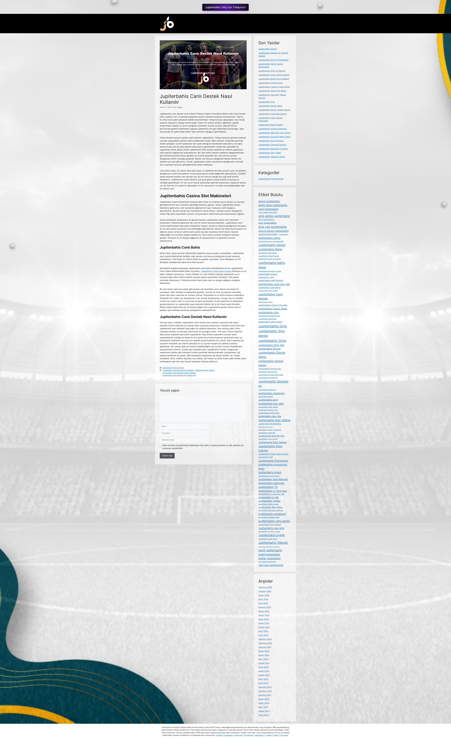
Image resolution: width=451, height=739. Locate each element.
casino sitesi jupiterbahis (267, 212)
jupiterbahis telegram (271, 483)
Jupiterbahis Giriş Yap (271, 345)
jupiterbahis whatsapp (272, 513)
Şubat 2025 (263, 615)
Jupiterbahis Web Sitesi (270, 507)
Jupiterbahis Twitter (269, 500)
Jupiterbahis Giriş (266, 102)
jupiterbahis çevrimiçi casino (269, 531)
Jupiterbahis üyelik (271, 535)
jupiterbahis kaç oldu (271, 403)
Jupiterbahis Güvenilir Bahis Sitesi (274, 137)
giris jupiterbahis (267, 222)
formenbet (248, 735)
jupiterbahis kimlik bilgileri (268, 407)
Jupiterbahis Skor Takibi (269, 153)
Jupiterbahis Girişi (272, 341)
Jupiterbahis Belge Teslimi (270, 125)
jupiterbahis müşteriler (266, 433)
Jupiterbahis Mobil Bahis (269, 424)
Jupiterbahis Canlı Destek (270, 296)
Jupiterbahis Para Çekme (270, 448)
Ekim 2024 (263, 631)
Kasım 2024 (264, 627)
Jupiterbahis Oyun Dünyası (271, 141)
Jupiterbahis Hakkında (267, 390)
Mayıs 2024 (263, 651)
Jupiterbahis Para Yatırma (204, 370)
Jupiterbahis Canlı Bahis (269, 287)
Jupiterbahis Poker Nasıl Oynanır (216, 271)
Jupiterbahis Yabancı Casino (271, 157)
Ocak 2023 (263, 715)
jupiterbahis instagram (271, 393)
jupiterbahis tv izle (268, 497)
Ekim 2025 (263, 599)
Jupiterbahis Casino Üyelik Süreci (274, 87)
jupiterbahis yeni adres (274, 521)
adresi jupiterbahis (269, 201)
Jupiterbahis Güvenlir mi (273, 384)
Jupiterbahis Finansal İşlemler (272, 145)
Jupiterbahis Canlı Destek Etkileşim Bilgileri (179, 373)
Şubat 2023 (264, 711)
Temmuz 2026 (265, 587)
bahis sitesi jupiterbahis (272, 205)
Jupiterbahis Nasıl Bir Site (271, 436)
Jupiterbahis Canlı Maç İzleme (272, 114)
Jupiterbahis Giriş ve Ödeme (271, 71)
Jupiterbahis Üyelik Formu (270, 83)
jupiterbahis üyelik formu (267, 539)
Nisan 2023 (263, 703)
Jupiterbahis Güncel (269, 348)
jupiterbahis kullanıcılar (268, 413)
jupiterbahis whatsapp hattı (268, 517)
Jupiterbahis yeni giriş (271, 528)
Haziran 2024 (264, 647)
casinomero (259, 735)
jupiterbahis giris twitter (270, 322)
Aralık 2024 (263, 623)
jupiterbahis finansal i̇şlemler (269, 316)
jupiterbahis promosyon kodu (272, 466)
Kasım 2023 (264, 675)
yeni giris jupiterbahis (270, 565)
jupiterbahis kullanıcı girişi (268, 410)
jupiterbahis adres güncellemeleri (271, 241)
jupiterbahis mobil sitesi (265, 427)
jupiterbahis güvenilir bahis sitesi (270, 375)
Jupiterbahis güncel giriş (269, 369)
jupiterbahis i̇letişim (265, 397)
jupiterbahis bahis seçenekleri (269, 259)
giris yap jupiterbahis (272, 226)
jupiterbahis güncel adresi (270, 363)
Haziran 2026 (264, 591)
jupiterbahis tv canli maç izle (271, 494)
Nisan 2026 (263, 595)
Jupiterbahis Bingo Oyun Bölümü (273, 79)
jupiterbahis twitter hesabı (268, 504)
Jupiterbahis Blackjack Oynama (273, 149)
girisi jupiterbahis (266, 219)
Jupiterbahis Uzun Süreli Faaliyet (273, 75)
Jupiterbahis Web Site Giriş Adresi (274, 133)
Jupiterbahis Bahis (270, 249)
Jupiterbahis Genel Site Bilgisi (272, 91)
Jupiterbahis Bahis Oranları (268, 256)
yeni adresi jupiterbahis (267, 562)
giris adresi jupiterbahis (274, 216)
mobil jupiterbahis (269, 554)
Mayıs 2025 (263, 611)
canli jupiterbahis (268, 209)
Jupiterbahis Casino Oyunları (272, 305)
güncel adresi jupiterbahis (273, 230)
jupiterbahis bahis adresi (267, 253)
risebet (269, 735)
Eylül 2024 (263, 635)
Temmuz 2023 (265, 691)
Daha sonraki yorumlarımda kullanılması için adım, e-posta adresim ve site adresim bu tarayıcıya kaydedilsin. (203, 447)
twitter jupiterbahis (269, 558)
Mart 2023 (263, 707)
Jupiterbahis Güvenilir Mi (267, 378)
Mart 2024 (263, 659)
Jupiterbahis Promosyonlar (173, 368)
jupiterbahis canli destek (270, 280)
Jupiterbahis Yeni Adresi (269, 524)
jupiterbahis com (268, 312)
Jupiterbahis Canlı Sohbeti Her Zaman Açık (179, 375)
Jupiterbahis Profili (265, 457)
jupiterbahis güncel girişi (267, 372)
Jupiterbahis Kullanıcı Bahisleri (272, 129)
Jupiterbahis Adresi (267, 49)
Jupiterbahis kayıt (268, 399)
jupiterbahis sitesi (269, 472)
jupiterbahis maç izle (269, 416)
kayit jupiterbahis (270, 550)
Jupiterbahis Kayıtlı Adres (270, 106)
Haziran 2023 (264, 695)
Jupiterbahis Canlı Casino (268, 291)
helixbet (219, 735)
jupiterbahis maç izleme (274, 420)
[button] (225, 7)
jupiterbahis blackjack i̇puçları (269, 271)
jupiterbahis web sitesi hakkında (270, 510)
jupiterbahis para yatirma (268, 439)
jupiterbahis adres (269, 237)
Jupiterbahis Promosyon (273, 460)
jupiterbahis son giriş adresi (268, 476)
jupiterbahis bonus (267, 274)
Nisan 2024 (263, 655)
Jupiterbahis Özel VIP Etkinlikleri (273, 60)
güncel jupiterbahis (268, 234)
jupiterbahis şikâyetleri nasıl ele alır (269, 546)
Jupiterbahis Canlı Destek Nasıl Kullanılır (177, 370)
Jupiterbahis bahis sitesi (271, 265)
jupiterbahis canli (266, 277)
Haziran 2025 (264, 607)
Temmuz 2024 (265, 643)
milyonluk (284, 735)
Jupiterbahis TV (268, 486)
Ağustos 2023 (265, 687)
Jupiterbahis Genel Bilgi (267, 319)
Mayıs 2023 (263, 699)
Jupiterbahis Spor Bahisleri (273, 479)
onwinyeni (238, 735)
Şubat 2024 (264, 663)
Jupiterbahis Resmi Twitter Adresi (274, 110)
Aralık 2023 (263, 671)
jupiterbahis (283, 234)
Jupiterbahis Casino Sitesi (272, 308)
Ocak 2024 (263, 667)
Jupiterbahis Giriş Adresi (271, 333)
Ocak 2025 (263, 619)
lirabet (275, 735)
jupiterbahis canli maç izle (274, 284)
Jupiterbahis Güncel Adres (271, 355)
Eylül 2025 (263, 603)
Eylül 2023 (263, 683)
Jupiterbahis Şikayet (273, 542)
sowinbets (228, 735)
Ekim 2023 (263, 679)
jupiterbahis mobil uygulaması (269, 430)
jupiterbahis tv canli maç (272, 490)
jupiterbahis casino (265, 302)
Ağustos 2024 (265, 639)
